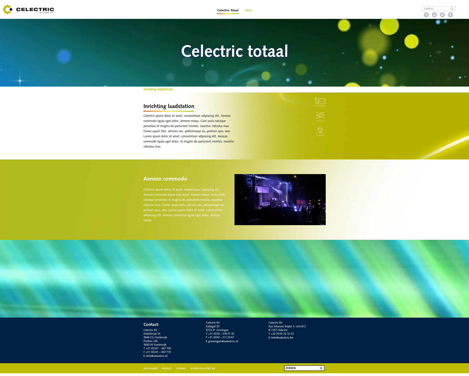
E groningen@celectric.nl (222, 341)
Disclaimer (150, 368)
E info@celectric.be (281, 337)
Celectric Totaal (228, 10)
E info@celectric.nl (155, 356)
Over (248, 10)
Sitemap (181, 368)
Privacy (167, 368)
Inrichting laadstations (158, 89)
